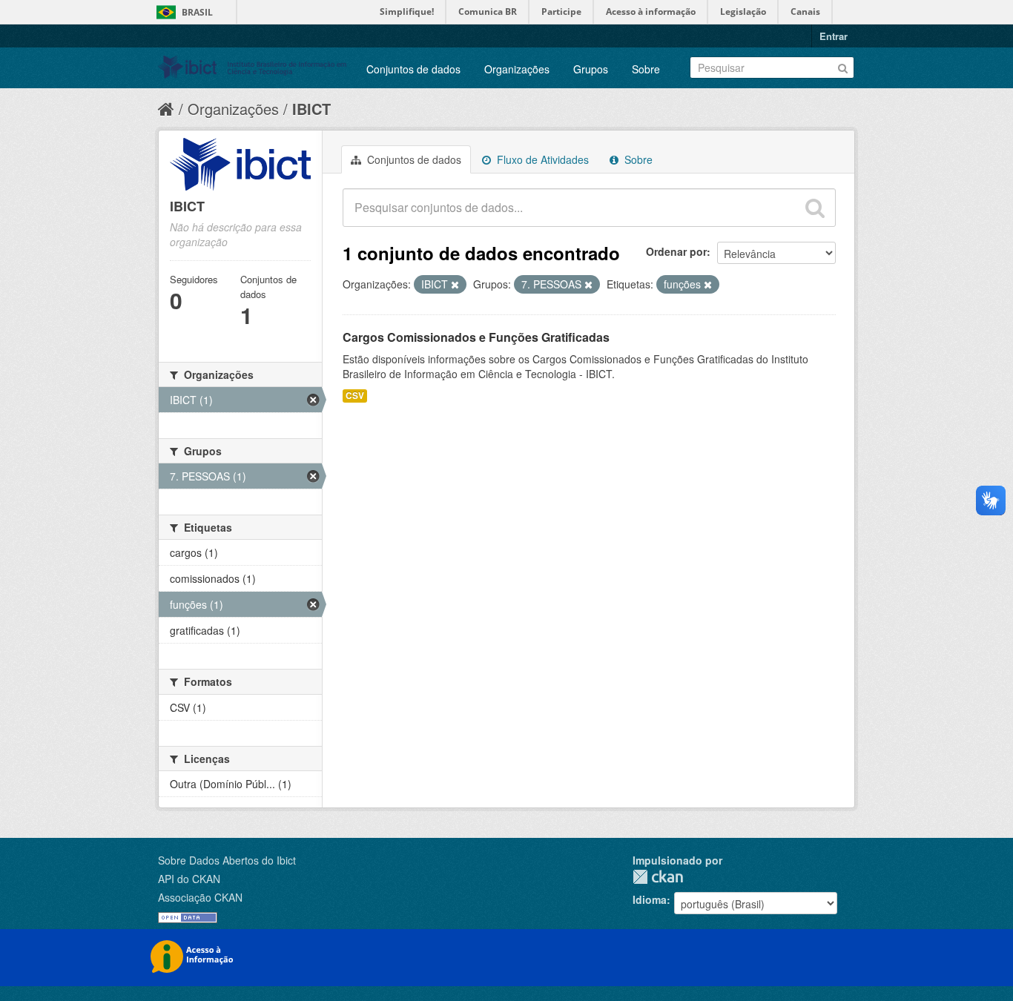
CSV (355, 395)
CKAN (658, 877)
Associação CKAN (200, 897)
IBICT (311, 108)
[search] (815, 207)
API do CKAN (189, 878)
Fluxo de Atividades (541, 159)
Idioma (650, 899)
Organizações (517, 69)
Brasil (197, 12)
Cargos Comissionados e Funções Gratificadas (476, 337)
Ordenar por (676, 251)
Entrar (833, 36)
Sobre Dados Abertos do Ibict (227, 860)
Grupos (590, 69)
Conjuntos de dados (413, 69)
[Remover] (455, 285)
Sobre (646, 69)
